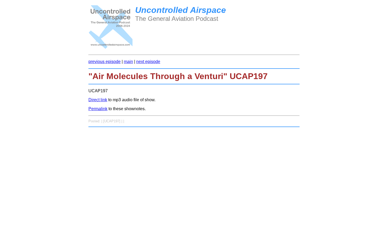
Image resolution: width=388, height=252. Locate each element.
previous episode (104, 61)
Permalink (97, 108)
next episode (148, 61)
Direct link (97, 100)
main (128, 61)
